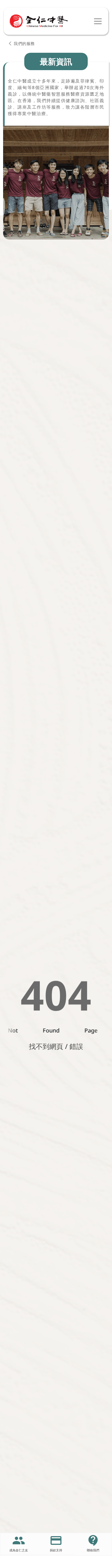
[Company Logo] (38, 21)
